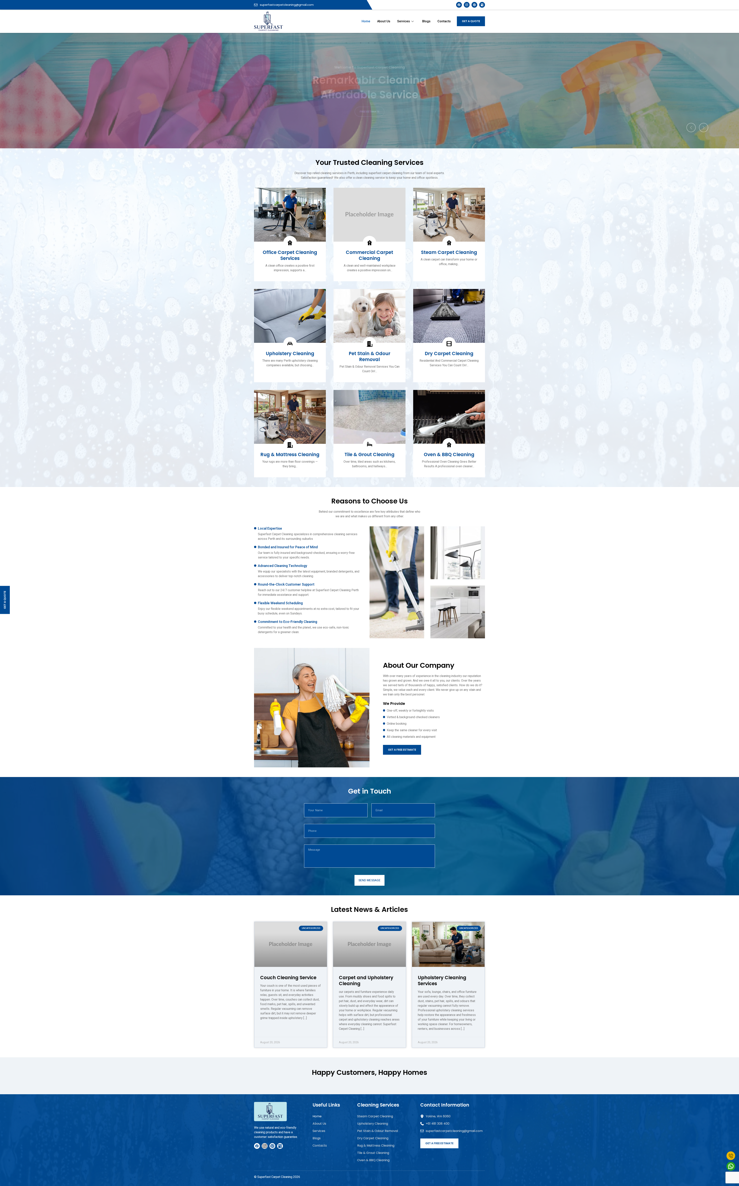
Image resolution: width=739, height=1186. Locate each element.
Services (403, 21)
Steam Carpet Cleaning (375, 1116)
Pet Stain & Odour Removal (377, 1131)
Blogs (426, 21)
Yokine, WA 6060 (438, 1116)
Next (703, 127)
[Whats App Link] (730, 1166)
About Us (383, 21)
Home (366, 21)
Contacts (444, 21)
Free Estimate (369, 112)
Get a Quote (471, 21)
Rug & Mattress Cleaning (375, 1145)
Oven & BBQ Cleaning (373, 1160)
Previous (691, 127)
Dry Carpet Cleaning (372, 1138)
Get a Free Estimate (402, 750)
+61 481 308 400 (437, 1123)
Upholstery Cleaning (372, 1123)
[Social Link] (474, 5)
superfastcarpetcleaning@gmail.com (286, 5)
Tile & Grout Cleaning (373, 1153)
